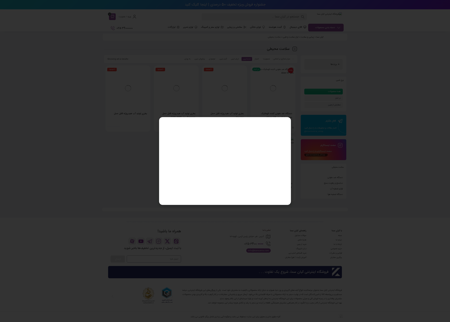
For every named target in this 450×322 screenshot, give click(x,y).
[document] (225, 161)
